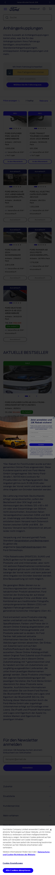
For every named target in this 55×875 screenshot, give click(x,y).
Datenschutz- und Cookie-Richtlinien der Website (26, 853)
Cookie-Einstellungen (13, 863)
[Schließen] (51, 830)
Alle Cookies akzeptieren (18, 870)
